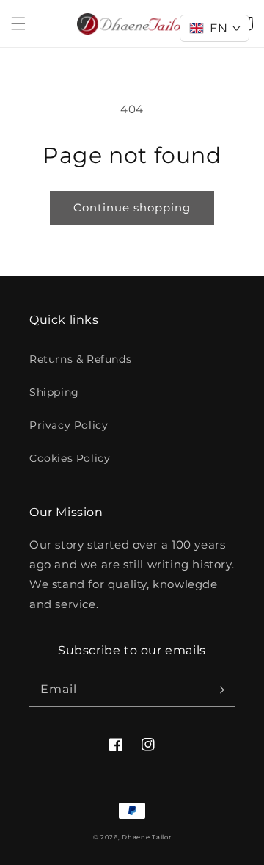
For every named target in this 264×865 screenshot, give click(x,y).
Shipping (54, 392)
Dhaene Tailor (146, 837)
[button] (18, 23)
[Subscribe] (218, 689)
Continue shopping (132, 207)
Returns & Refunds (80, 359)
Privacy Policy (68, 425)
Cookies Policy (69, 458)
